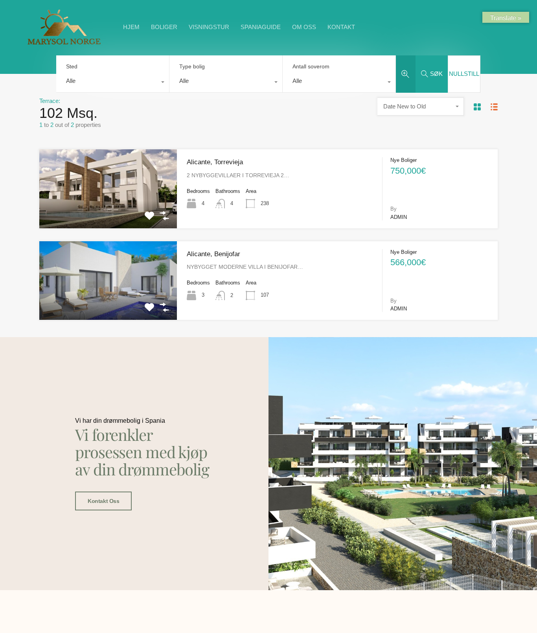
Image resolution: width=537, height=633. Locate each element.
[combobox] (112, 82)
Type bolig (192, 66)
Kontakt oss (103, 501)
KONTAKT (341, 27)
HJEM (131, 27)
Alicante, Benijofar (213, 254)
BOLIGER (164, 27)
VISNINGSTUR (209, 27)
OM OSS (304, 27)
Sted (71, 66)
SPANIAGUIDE (261, 27)
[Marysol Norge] (64, 44)
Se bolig (108, 212)
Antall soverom (310, 66)
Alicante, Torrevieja (215, 162)
